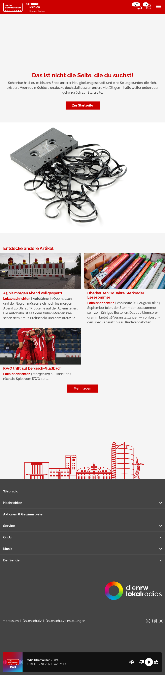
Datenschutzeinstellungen (65, 621)
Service (9, 526)
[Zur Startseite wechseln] (13, 7)
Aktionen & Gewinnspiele (22, 514)
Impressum (10, 621)
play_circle (149, 662)
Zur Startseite (82, 105)
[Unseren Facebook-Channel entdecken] (154, 621)
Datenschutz (32, 621)
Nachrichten (12, 503)
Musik (7, 549)
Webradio (10, 491)
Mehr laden (82, 388)
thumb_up (156, 662)
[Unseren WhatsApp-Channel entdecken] (148, 621)
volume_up (131, 662)
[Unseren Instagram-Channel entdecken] (161, 621)
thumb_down (141, 662)
